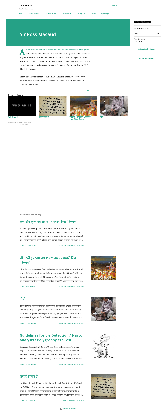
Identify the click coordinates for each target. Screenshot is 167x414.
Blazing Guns (81, 14)
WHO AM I (13, 117)
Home (21, 14)
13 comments (31, 246)
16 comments (31, 323)
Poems (93, 14)
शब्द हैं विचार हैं (44, 117)
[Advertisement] (52, 189)
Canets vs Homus (50, 14)
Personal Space (34, 14)
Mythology (105, 14)
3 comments (30, 287)
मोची (101, 117)
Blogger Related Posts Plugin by (15, 122)
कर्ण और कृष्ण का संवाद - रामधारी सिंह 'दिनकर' (48, 221)
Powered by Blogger (69, 408)
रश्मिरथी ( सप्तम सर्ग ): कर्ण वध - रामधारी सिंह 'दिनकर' (81, 118)
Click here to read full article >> (71, 246)
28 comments (31, 364)
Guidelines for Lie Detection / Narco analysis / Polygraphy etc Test (51, 337)
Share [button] (89, 91)
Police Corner (66, 14)
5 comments (30, 400)
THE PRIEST (25, 5)
